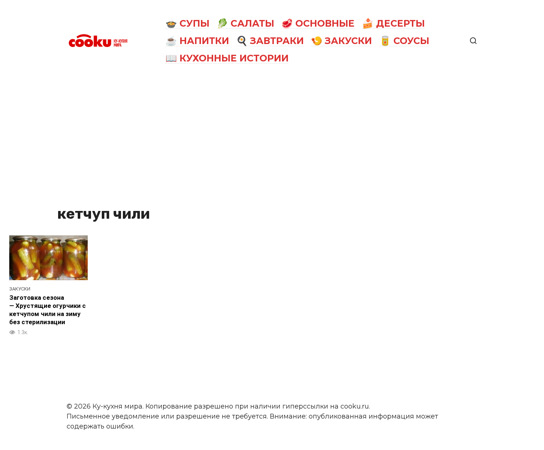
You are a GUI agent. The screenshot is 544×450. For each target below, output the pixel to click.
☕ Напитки (197, 40)
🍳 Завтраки (270, 40)
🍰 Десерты (393, 23)
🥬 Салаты (245, 23)
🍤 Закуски (341, 40)
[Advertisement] (272, 137)
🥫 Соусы (404, 40)
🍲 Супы (187, 23)
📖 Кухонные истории (227, 58)
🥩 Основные (318, 23)
